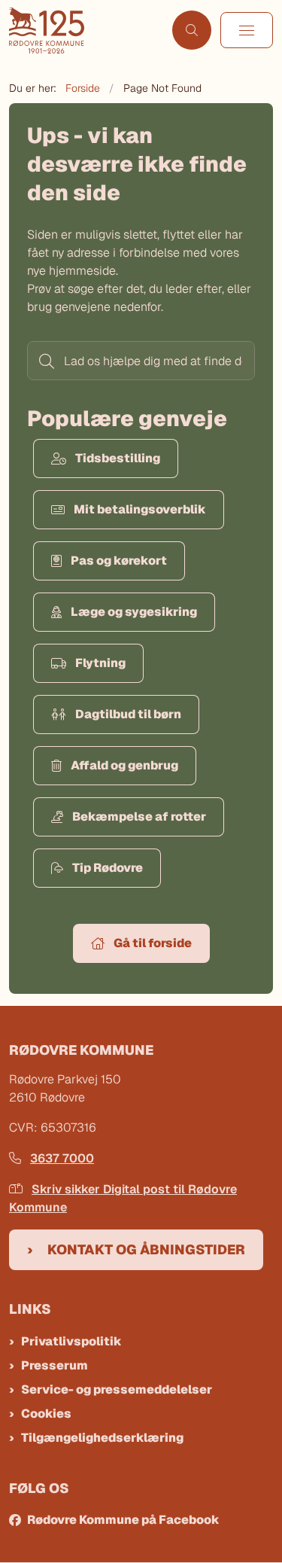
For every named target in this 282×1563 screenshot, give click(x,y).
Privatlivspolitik (71, 1341)
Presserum (54, 1365)
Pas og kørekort (119, 560)
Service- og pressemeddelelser (116, 1389)
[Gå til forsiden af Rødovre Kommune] (86, 30)
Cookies (46, 1413)
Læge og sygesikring (134, 612)
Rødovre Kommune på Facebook (123, 1520)
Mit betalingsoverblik (140, 509)
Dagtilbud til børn (128, 714)
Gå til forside (153, 943)
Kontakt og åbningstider (146, 1249)
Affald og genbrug (124, 765)
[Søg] (45, 360)
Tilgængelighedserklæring (102, 1438)
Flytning (100, 663)
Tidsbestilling (117, 458)
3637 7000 (62, 1158)
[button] (246, 30)
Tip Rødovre (107, 868)
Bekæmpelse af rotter (139, 816)
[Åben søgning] (191, 30)
